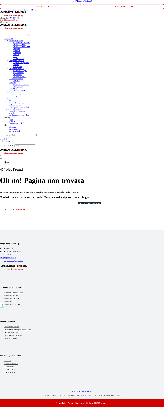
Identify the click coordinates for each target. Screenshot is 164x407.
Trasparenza (103, 403)
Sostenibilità (93, 403)
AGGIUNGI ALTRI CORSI (40, 6)
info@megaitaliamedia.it (8, 258)
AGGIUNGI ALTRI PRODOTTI (123, 6)
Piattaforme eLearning (11, 327)
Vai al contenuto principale (9, 10)
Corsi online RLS (10, 301)
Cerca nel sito (11, 135)
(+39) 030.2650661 (6, 254)
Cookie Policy (73, 403)
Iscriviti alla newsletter (8, 20)
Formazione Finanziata (11, 332)
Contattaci (7, 361)
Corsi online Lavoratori (11, 298)
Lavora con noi (9, 367)
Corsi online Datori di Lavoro (13, 292)
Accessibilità (83, 403)
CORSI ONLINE (69, 203)
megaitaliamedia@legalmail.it (13, 261)
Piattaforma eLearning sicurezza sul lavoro (17, 330)
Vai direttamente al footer (27, 10)
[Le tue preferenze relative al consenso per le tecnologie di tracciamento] (2, 305)
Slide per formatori (10, 338)
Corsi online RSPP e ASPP (12, 304)
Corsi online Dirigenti (11, 295)
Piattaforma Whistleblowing (13, 335)
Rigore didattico (9, 372)
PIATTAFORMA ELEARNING (89, 203)
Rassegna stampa (9, 369)
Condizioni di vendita (11, 364)
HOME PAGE (19, 209)
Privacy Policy (61, 403)
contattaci (3, 139)
